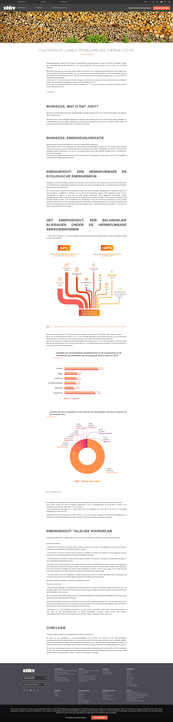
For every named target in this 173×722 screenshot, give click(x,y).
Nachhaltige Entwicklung (61, 679)
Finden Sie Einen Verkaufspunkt (139, 8)
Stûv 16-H (129, 681)
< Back (6, 14)
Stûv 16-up (130, 679)
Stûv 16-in (81, 694)
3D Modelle (106, 670)
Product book (107, 674)
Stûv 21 (80, 695)
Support (43, 2)
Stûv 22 (80, 697)
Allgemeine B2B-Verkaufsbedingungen (65, 670)
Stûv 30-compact (132, 684)
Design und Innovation (61, 672)
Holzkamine (22, 8)
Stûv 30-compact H (132, 686)
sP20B (56, 694)
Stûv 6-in (81, 692)
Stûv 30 (129, 672)
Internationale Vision (60, 677)
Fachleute (64, 2)
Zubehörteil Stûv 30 (132, 699)
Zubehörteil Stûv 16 (132, 692)
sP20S (56, 695)
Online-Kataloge (83, 672)
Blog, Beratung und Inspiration (87, 675)
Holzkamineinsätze (59, 8)
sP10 (55, 692)
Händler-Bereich (107, 672)
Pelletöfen (39, 8)
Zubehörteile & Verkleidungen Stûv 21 (137, 694)
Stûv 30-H (129, 682)
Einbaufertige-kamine (109, 690)
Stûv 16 (129, 675)
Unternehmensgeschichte (61, 681)
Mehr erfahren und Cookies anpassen (76, 717)
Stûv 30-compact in (84, 701)
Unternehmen (22, 2)
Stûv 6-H (129, 670)
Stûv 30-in (81, 699)
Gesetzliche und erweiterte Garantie (89, 670)
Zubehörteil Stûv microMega (135, 697)
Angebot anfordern (161, 8)
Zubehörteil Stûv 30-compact (135, 701)
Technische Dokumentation (86, 677)
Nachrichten (82, 674)
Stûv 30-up (130, 674)
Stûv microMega (83, 702)
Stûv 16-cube (130, 677)
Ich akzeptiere (99, 717)
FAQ (79, 682)
